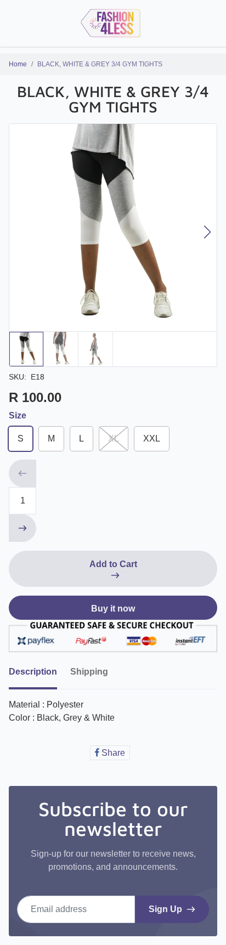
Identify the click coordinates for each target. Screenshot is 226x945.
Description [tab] (33, 671)
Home (18, 64)
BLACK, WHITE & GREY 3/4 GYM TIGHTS (99, 64)
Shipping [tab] (89, 671)
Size (17, 415)
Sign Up (165, 909)
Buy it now (113, 608)
